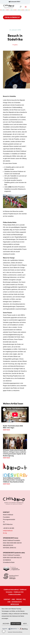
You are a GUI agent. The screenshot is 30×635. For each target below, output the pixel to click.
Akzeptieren (16, 623)
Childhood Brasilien (14, 594)
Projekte (15, 45)
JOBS (13, 599)
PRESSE (19, 599)
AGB (9, 602)
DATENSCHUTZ (17, 602)
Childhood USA (19, 592)
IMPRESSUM (15, 604)
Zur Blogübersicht (12, 17)
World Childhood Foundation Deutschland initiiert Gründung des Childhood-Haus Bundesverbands (13, 480)
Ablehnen (6, 623)
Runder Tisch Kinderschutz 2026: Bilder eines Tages (13, 427)
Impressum (10, 632)
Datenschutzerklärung (17, 632)
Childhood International (11, 589)
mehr (25, 623)
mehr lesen (6, 430)
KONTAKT (7, 599)
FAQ (24, 599)
